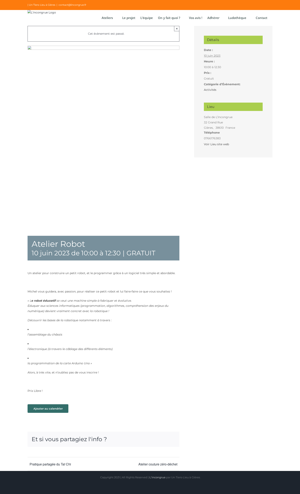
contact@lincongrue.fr (72, 4)
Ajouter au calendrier (48, 408)
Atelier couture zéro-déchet (157, 464)
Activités (210, 90)
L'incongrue (157, 477)
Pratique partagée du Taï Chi (50, 464)
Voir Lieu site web (216, 144)
